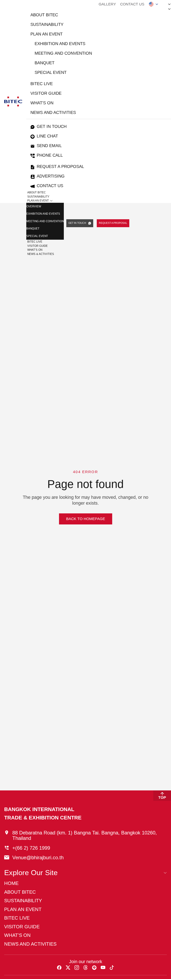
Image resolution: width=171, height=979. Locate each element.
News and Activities (53, 112)
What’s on (41, 103)
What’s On (34, 249)
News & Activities (40, 254)
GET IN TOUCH (77, 223)
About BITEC (44, 15)
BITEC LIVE (41, 83)
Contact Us (132, 4)
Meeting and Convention (63, 53)
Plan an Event (46, 34)
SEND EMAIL (49, 145)
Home (11, 883)
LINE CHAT (47, 136)
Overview (33, 206)
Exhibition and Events (60, 43)
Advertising (51, 176)
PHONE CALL (50, 155)
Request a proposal (60, 166)
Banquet (44, 62)
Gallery (107, 4)
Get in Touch (52, 126)
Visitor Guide (46, 93)
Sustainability (46, 24)
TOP (162, 797)
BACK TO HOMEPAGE (85, 519)
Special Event (51, 72)
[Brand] (13, 101)
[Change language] (153, 4)
